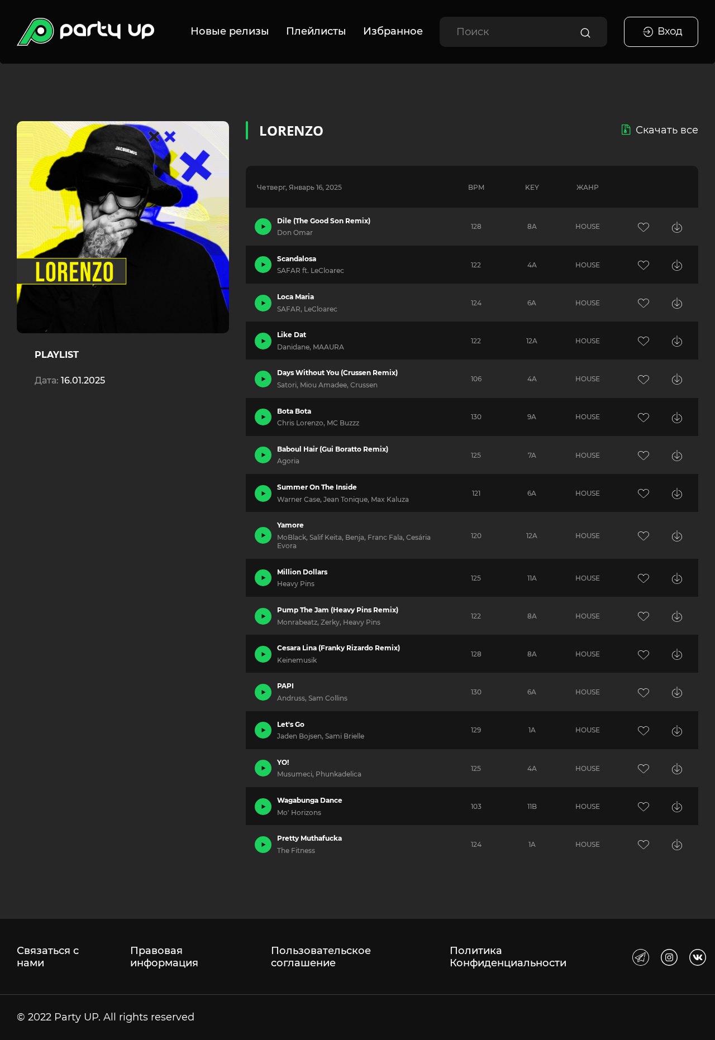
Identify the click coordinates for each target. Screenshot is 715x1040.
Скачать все (667, 130)
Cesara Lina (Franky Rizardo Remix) (338, 648)
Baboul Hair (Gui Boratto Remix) (332, 449)
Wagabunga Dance (309, 800)
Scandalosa (296, 259)
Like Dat (291, 334)
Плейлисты (316, 31)
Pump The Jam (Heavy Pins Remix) (337, 610)
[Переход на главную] (85, 32)
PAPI (285, 686)
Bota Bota (294, 411)
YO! (283, 762)
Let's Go (290, 724)
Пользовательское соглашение (321, 957)
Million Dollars (302, 572)
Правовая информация (164, 957)
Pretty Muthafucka (309, 838)
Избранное (393, 31)
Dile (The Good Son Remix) (323, 221)
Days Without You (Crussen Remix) (337, 372)
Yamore (290, 525)
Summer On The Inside (317, 487)
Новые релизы (229, 31)
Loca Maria (295, 297)
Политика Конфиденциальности (508, 957)
